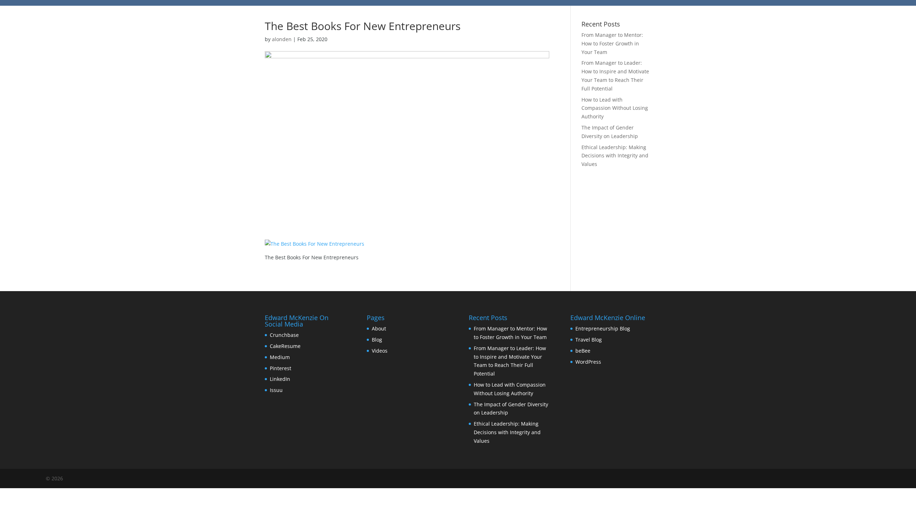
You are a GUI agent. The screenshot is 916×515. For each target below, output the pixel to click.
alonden (282, 39)
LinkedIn (280, 379)
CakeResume (285, 346)
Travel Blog (588, 339)
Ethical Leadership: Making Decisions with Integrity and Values (614, 156)
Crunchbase (284, 335)
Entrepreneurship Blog (602, 328)
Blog (377, 339)
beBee (582, 350)
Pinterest (280, 368)
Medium (280, 357)
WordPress (588, 361)
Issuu (276, 390)
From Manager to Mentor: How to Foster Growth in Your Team (612, 43)
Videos (380, 350)
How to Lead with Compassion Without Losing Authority (614, 108)
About (379, 328)
